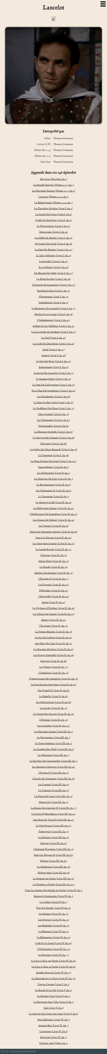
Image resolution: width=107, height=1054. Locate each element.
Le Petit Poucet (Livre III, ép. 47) (53, 825)
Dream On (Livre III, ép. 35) (53, 802)
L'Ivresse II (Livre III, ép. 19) (53, 772)
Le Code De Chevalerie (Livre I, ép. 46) (53, 343)
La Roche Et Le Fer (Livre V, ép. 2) (53, 990)
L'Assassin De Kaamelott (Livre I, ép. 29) (53, 285)
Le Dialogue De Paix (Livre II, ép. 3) (53, 479)
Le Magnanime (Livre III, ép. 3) (53, 737)
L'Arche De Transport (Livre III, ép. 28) (53, 778)
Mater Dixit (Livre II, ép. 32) (53, 561)
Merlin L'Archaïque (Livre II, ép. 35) (53, 573)
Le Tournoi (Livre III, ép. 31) (53, 790)
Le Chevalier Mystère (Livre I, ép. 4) (53, 208)
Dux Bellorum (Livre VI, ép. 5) (53, 1019)
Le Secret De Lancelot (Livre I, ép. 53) (54, 373)
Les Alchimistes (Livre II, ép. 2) (53, 473)
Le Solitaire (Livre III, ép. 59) (53, 837)
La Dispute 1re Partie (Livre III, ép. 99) (53, 878)
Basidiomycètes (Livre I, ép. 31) (53, 290)
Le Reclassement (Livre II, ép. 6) (53, 484)
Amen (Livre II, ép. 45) (53, 602)
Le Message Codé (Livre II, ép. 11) (53, 502)
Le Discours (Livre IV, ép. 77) (53, 955)
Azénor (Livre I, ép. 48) (53, 355)
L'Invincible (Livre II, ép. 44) (53, 596)
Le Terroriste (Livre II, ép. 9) (53, 496)
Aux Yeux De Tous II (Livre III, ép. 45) (53, 819)
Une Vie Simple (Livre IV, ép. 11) (53, 908)
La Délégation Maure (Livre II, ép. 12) (53, 508)
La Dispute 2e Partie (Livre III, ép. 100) (54, 884)
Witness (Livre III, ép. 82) (53, 861)
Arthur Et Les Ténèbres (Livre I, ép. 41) (53, 326)
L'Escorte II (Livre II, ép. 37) (53, 578)
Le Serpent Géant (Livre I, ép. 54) (53, 379)
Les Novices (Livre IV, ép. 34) (53, 919)
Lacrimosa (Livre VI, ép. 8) (53, 1031)
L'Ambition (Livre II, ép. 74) (53, 673)
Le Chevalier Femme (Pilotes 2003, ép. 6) (53, 191)
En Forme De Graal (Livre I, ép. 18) (53, 243)
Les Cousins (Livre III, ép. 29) (53, 784)
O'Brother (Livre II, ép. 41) (53, 590)
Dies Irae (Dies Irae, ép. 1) (53, 179)
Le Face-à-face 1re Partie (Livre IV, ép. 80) (53, 961)
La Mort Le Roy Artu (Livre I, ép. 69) (53, 402)
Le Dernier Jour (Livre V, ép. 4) (53, 996)
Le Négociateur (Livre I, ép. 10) (53, 226)
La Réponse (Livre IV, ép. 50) (53, 931)
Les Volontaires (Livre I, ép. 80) (53, 420)
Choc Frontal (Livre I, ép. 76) (53, 414)
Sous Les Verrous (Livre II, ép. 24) (53, 537)
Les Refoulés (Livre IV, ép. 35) (53, 925)
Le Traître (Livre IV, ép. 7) (53, 902)
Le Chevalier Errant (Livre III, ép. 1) (53, 731)
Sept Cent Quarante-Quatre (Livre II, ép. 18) (53, 531)
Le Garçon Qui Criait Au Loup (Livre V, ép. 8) (53, 1013)
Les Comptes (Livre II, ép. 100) (53, 725)
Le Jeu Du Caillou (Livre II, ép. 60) (53, 637)
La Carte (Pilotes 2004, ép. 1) (53, 196)
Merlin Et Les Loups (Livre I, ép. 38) (53, 314)
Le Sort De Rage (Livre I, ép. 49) (53, 361)
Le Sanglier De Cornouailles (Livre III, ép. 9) (53, 761)
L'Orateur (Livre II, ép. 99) (53, 720)
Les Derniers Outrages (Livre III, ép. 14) (53, 767)
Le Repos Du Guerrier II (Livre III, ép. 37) (53, 808)
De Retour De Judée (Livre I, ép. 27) (53, 273)
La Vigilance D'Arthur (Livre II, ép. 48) (53, 608)
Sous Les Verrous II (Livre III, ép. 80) (53, 855)
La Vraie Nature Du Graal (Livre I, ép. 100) (53, 461)
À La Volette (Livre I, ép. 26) (54, 267)
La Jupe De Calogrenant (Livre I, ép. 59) (53, 385)
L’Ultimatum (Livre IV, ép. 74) (53, 949)
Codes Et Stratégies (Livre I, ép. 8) (53, 220)
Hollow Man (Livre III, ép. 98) (53, 872)
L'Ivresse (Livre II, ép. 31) (53, 555)
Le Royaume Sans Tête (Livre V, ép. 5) (53, 1002)
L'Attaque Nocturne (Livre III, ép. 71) (53, 849)
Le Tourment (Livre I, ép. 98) (53, 455)
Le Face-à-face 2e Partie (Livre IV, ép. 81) (54, 966)
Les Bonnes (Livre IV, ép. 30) (54, 914)
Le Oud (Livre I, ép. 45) (53, 337)
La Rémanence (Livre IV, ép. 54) (53, 937)
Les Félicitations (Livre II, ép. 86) (53, 702)
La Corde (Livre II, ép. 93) (53, 708)
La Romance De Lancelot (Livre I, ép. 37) (53, 308)
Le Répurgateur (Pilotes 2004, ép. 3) (53, 202)
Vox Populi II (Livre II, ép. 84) (53, 690)
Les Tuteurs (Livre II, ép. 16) (53, 526)
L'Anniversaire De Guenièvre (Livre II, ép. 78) (53, 678)
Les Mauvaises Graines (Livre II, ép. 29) (53, 543)
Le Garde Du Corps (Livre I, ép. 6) (53, 214)
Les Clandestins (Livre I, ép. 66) (53, 396)
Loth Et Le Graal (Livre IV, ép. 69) (53, 943)
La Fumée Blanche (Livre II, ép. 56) (53, 631)
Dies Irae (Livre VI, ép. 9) (53, 1037)
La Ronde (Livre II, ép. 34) (54, 567)
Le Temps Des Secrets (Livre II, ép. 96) (53, 714)
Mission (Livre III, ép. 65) (53, 843)
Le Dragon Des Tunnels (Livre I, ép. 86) (54, 437)
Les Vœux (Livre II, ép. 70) (53, 667)
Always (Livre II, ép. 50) (53, 620)
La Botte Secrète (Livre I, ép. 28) (53, 279)
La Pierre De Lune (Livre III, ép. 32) (53, 796)
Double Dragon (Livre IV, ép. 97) (53, 972)
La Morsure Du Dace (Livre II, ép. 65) (53, 649)
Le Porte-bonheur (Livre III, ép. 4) (53, 743)
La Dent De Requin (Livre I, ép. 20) (53, 249)
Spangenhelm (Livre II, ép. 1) (53, 467)
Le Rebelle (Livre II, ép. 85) (53, 696)
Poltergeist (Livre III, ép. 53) (53, 831)
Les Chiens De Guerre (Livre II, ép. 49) (53, 614)
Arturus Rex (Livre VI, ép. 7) (53, 1025)
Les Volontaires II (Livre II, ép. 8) (53, 490)
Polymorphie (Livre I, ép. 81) (53, 426)
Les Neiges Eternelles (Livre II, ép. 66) (53, 655)
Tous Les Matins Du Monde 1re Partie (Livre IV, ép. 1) (53, 890)
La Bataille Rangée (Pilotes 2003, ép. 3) (53, 185)
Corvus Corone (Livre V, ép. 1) (54, 984)
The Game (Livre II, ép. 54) (53, 626)
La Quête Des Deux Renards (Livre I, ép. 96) (53, 449)
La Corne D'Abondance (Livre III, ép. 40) (53, 814)
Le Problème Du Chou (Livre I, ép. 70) (53, 408)
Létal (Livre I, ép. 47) (53, 349)
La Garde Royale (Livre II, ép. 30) (53, 549)
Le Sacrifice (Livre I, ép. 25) (53, 261)
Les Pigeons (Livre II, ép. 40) (53, 584)
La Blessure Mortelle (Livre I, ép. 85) (53, 432)
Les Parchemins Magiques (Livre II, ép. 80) (53, 684)
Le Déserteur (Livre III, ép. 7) (53, 755)
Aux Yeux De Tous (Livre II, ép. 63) (53, 643)
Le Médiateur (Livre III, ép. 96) (53, 867)
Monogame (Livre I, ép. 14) (53, 232)
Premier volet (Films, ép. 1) (53, 1043)
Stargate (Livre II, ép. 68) (53, 661)
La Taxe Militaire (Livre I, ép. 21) (53, 255)
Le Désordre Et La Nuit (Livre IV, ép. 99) (54, 978)
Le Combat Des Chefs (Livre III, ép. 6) (53, 749)
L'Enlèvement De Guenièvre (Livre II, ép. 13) (53, 514)
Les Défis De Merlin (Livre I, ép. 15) (53, 238)
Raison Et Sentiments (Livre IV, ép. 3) (53, 896)
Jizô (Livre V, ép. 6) (54, 1008)
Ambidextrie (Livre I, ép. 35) (53, 302)
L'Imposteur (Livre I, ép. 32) (53, 296)
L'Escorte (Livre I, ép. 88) (53, 443)
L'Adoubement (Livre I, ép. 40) (53, 320)
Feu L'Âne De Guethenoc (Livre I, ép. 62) (53, 390)
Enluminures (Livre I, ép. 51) (54, 367)
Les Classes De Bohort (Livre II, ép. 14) (53, 520)
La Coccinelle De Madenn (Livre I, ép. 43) (53, 332)
